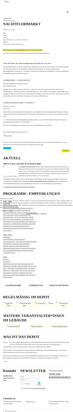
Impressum (43, 213)
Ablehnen (11, 211)
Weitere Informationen (32, 213)
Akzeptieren (3, 211)
